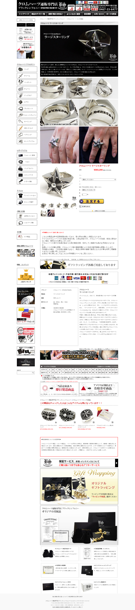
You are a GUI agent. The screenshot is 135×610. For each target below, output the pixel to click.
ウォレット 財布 (29, 155)
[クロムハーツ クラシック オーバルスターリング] (86, 415)
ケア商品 (27, 236)
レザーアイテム (22, 150)
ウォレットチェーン (29, 115)
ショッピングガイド (37, 18)
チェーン (27, 89)
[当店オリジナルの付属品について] (26, 355)
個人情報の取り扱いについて (60, 596)
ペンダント (28, 82)
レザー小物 (28, 181)
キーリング (28, 121)
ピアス (26, 102)
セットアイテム (29, 141)
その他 (19, 232)
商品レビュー (70, 18)
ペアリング (28, 134)
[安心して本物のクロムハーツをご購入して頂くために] (26, 34)
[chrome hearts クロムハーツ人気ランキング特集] (26, 284)
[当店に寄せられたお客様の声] (26, 58)
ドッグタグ (28, 95)
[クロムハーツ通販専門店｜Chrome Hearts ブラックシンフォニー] (67, 11)
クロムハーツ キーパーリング (66, 425)
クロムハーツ (70, 19)
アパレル (20, 190)
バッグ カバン (28, 168)
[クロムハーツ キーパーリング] (67, 415)
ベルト (27, 162)
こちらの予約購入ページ (71, 253)
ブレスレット (28, 108)
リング (26, 69)
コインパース (28, 175)
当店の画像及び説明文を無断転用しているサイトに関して (67, 607)
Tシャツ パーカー (30, 195)
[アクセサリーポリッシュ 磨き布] (105, 415)
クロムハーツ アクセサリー (26, 64)
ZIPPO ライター (29, 216)
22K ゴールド (28, 128)
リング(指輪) (80, 19)
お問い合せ (51, 18)
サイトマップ (87, 18)
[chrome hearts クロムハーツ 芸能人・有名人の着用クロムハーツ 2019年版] (26, 256)
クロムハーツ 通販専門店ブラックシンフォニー (52, 19)
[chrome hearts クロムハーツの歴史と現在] (26, 366)
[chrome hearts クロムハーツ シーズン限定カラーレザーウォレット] (26, 323)
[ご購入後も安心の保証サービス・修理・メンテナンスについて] (26, 41)
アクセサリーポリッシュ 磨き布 (105, 425)
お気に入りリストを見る (26, 20)
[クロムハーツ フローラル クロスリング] (48, 415)
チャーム (27, 75)
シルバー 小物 (28, 222)
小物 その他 (21, 211)
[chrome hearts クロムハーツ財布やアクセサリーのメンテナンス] (26, 304)
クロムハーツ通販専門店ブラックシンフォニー (58, 600)
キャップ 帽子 (28, 202)
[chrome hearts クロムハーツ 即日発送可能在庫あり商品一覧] (26, 343)
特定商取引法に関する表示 (75, 596)
